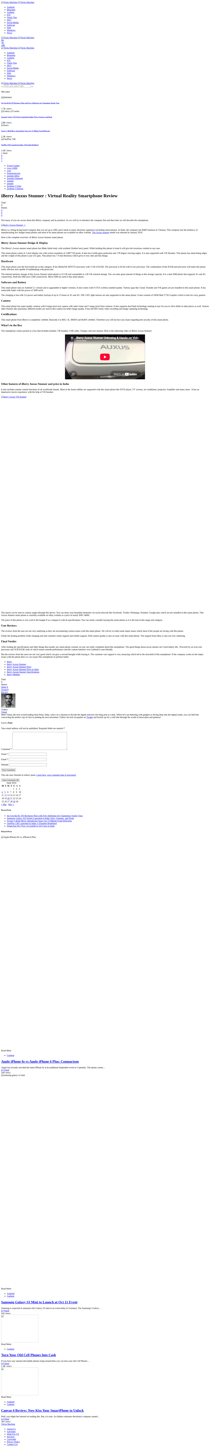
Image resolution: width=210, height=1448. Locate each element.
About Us (11, 1429)
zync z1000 (12, 168)
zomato (10, 183)
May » (11, 804)
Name (4, 754)
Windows (11, 30)
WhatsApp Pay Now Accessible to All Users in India (31, 826)
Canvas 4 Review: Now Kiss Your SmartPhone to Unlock (42, 1410)
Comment (6, 749)
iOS (8, 15)
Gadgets (10, 12)
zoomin (10, 181)
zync (9, 171)
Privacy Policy (13, 1442)
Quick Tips (12, 17)
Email (4, 759)
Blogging (11, 10)
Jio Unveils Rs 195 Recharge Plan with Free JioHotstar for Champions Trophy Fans (30, 103)
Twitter (89, 717)
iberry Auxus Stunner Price (19, 667)
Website (4, 764)
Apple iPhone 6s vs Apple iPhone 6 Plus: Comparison (40, 1061)
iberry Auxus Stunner (16, 664)
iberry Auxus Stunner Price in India (23, 669)
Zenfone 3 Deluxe (15, 188)
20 (8, 798)
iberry (9, 662)
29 (14, 801)
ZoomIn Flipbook (15, 178)
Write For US (13, 1434)
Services (10, 1436)
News (9, 33)
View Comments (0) (10, 780)
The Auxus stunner (100, 232)
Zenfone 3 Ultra (14, 186)
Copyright (11, 1439)
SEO (9, 20)
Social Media (13, 22)
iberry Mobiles (13, 674)
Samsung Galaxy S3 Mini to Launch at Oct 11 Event (39, 1302)
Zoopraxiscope (13, 173)
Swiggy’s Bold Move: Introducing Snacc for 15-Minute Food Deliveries (25, 131)
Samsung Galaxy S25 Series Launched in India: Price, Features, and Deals (26, 117)
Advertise (11, 1431)
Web (9, 27)
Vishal (4, 712)
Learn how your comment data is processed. (56, 775)
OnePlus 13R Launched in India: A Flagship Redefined (19, 145)
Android (10, 7)
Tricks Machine (8, 1424)
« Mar (4, 804)
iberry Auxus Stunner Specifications (23, 672)
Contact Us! (12, 1444)
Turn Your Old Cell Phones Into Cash (28, 1355)
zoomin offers (13, 176)
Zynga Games (13, 165)
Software (11, 25)
